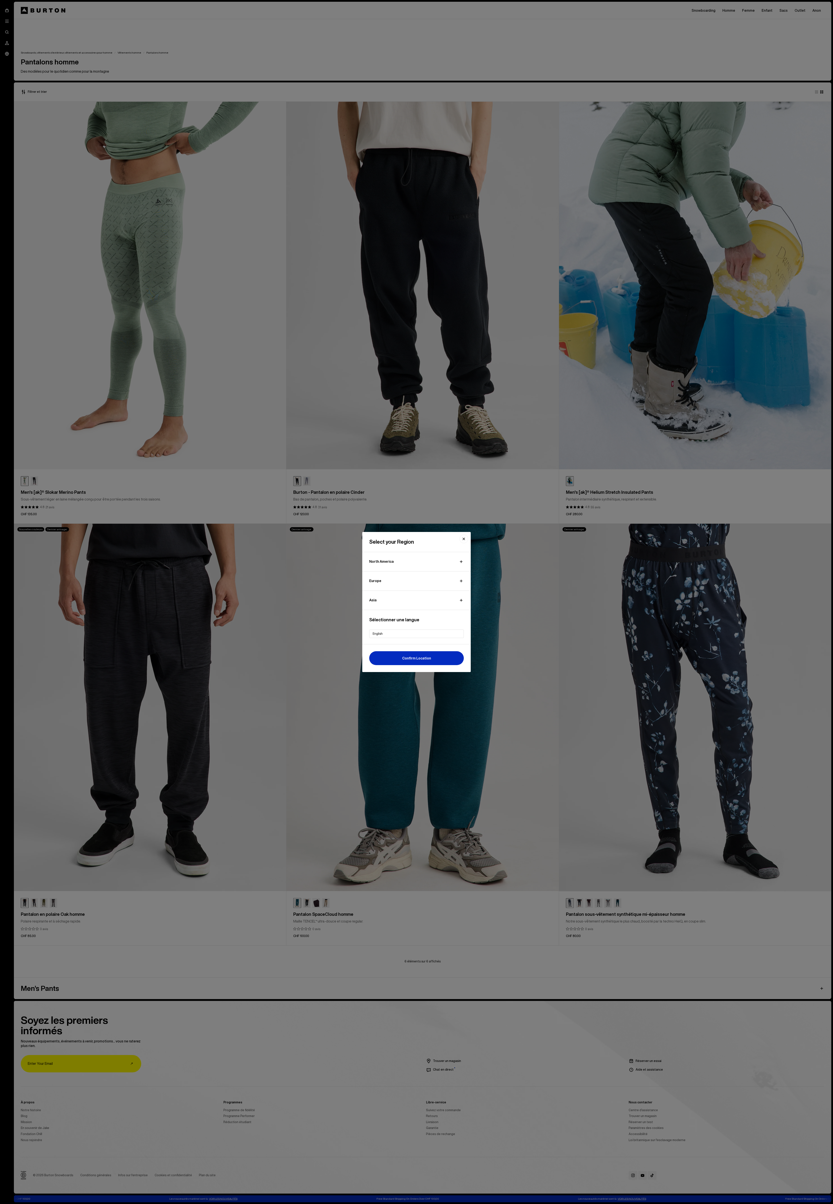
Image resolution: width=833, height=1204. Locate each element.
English (378, 633)
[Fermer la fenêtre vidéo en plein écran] (463, 539)
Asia (373, 600)
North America (381, 561)
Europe (375, 580)
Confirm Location (416, 658)
